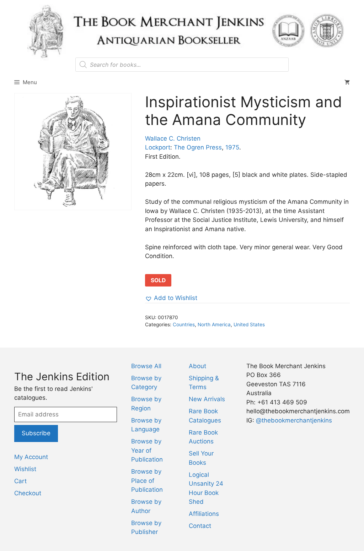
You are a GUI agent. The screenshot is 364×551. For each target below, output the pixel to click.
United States (249, 324)
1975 (232, 147)
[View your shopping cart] (347, 82)
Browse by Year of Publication (147, 450)
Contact (200, 525)
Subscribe (36, 433)
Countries (184, 324)
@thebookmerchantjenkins (294, 420)
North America (214, 324)
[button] (171, 298)
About (197, 366)
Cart (20, 481)
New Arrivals (207, 399)
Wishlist (25, 469)
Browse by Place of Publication (147, 480)
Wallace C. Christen (172, 138)
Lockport (157, 147)
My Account (31, 456)
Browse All (146, 366)
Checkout (27, 493)
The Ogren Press (198, 147)
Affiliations (204, 513)
